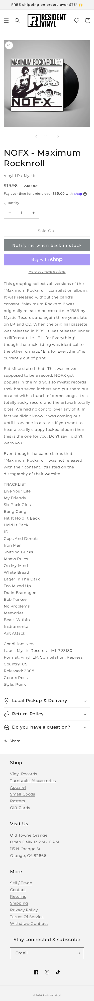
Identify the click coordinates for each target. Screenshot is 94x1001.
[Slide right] (58, 136)
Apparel (18, 787)
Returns (18, 896)
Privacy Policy (24, 910)
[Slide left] (36, 136)
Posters (17, 800)
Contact (18, 889)
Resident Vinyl (52, 995)
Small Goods (22, 794)
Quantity (11, 203)
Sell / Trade (21, 882)
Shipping (19, 903)
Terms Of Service (27, 916)
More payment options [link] (47, 271)
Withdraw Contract (29, 923)
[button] (6, 20)
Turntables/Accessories (33, 780)
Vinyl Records (23, 773)
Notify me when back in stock (47, 245)
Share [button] (15, 741)
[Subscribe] (78, 953)
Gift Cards (20, 807)
